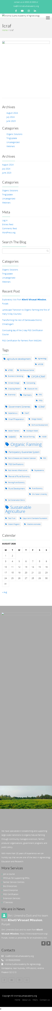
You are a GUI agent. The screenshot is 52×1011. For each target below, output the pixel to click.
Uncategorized (12, 142)
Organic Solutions (14, 134)
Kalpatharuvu (12, 413)
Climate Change (13, 383)
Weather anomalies (34, 524)
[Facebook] (16, 11)
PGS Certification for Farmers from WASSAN (21, 340)
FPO (40, 395)
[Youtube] (22, 11)
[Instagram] (29, 11)
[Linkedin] (19, 980)
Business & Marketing (15, 376)
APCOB (40, 364)
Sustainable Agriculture (18, 509)
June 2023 (11, 121)
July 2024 (10, 117)
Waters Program (14, 524)
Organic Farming (26, 444)
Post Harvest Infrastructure (17, 470)
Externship (11, 395)
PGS (44, 458)
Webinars (10, 146)
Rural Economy (37, 488)
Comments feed (9, 228)
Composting (31, 383)
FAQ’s (35, 999)
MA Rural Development (39, 425)
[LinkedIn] (35, 11)
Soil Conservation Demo (16, 500)
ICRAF (41, 406)
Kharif (27, 413)
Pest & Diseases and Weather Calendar (22, 458)
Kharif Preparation (16, 419)
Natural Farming (29, 437)
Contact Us (45, 999)
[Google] (27, 980)
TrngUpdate (11, 138)
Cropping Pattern (14, 389)
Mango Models (36, 419)
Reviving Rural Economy (16, 482)
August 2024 (12, 113)
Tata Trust (11, 518)
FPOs (40, 401)
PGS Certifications (16, 464)
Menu (48, 17)
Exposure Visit (32, 389)
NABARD (12, 437)
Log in (5, 220)
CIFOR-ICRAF (38, 376)
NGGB (44, 437)
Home (5, 30)
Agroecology (42, 359)
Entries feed (7, 224)
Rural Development (17, 488)
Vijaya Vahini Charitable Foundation (35, 518)
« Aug (4, 592)
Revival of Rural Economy (19, 476)
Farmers (27, 394)
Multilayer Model (32, 431)
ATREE (10, 370)
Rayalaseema (39, 470)
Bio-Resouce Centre (27, 370)
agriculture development (19, 358)
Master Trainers (13, 431)
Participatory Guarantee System (24, 452)
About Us (26, 999)
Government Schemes (19, 406)
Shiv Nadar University (39, 494)
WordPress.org (8, 232)
